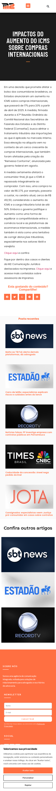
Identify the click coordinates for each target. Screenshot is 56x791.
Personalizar (28, 778)
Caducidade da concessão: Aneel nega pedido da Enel (27, 473)
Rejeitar (28, 785)
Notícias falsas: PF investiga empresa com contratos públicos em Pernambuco (28, 433)
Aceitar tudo (28, 770)
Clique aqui (11, 253)
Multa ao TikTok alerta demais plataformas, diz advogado (22, 353)
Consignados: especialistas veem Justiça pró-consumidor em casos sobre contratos (29, 513)
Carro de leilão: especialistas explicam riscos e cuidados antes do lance (26, 393)
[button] (28, 5)
